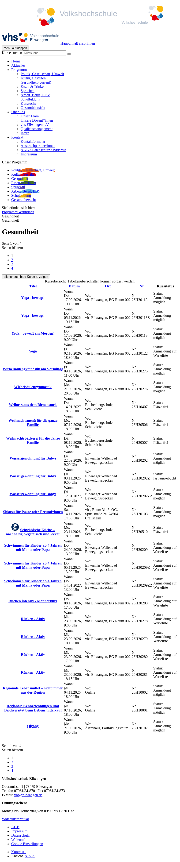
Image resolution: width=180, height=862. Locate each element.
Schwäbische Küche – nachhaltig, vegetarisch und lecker (33, 532)
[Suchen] (69, 54)
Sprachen (27, 91)
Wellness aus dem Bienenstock (33, 405)
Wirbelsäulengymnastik (33, 387)
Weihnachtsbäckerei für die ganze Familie (33, 440)
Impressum (29, 154)
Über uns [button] (18, 112)
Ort (108, 286)
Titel (33, 286)
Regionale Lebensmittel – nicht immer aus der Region (33, 690)
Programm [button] (19, 70)
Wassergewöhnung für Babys (33, 458)
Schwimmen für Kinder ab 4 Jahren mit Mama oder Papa (33, 547)
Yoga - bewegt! (33, 298)
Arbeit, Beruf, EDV (35, 95)
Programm (9, 212)
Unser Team (30, 116)
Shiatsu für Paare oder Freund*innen (33, 512)
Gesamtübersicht (33, 108)
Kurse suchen (12, 53)
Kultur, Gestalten (33, 78)
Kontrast (18, 852)
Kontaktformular (33, 141)
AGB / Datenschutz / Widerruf (43, 150)
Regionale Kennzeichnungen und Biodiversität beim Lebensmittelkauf (33, 708)
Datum (74, 286)
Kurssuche (28, 103)
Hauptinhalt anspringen (77, 43)
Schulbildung (30, 99)
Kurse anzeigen (26, 276)
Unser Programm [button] (14, 162)
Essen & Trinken (33, 87)
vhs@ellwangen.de (28, 795)
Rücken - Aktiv (33, 619)
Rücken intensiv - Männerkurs (32, 601)
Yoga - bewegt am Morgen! (32, 333)
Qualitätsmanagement (36, 129)
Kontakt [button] (17, 137)
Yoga (33, 351)
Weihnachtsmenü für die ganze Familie (32, 422)
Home (15, 61)
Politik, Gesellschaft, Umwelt (42, 74)
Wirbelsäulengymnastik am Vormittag (33, 369)
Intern (25, 133)
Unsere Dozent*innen (37, 120)
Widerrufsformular (15, 819)
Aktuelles (18, 65)
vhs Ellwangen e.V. (35, 125)
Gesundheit (36, 82)
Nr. (142, 286)
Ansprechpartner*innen (38, 146)
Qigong (33, 726)
